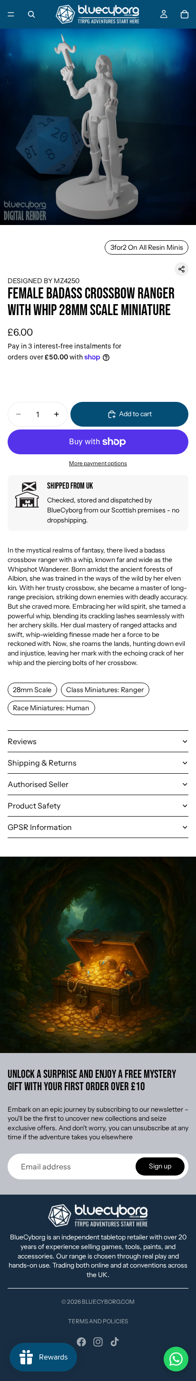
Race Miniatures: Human (51, 708)
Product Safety (34, 805)
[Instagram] (98, 1342)
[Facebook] (81, 1342)
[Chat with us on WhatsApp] (176, 1359)
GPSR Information (40, 827)
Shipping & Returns (42, 762)
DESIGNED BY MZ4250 (43, 280)
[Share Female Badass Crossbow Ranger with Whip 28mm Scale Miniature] (181, 269)
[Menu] (11, 14)
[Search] (31, 14)
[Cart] (184, 14)
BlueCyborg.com (108, 1301)
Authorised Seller (38, 784)
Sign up (160, 1166)
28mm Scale (32, 689)
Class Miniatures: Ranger (105, 689)
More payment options (98, 463)
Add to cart (135, 413)
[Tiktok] (114, 1342)
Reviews (22, 741)
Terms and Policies (98, 1321)
